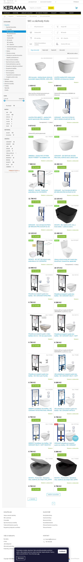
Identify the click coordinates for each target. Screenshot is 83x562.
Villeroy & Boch (11, 153)
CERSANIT (10, 142)
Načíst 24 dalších (53, 494)
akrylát (9, 132)
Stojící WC (9, 35)
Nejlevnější (45, 50)
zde (38, 554)
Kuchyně (7, 79)
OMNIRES (9, 166)
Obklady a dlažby (9, 81)
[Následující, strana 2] (53, 503)
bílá (9, 112)
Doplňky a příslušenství (12, 57)
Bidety (8, 51)
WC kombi (9, 40)
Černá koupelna (10, 72)
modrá (9, 121)
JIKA (9, 146)
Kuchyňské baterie (48, 522)
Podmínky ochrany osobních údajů (12, 548)
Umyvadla (9, 29)
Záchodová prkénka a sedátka (15, 46)
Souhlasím (62, 551)
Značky (6, 90)
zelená (9, 123)
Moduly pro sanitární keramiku (14, 55)
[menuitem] (6, 13)
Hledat (51, 8)
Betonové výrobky (9, 83)
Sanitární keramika (11, 27)
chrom (9, 114)
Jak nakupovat (32, 2)
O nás (5, 541)
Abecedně (62, 50)
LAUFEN (9, 151)
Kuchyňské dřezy (47, 515)
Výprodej (7, 88)
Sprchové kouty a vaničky (12, 62)
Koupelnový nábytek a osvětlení (14, 66)
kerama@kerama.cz (51, 539)
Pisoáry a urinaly (11, 53)
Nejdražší (53, 50)
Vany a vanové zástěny (12, 59)
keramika (10, 135)
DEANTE (10, 162)
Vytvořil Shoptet (75, 558)
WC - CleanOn (10, 44)
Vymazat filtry (13, 170)
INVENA (9, 160)
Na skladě (10, 105)
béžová (9, 117)
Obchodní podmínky (46, 2)
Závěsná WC (10, 38)
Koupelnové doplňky (11, 68)
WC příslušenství (11, 33)
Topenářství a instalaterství (13, 75)
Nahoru (32, 499)
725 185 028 (49, 541)
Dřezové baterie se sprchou (50, 525)
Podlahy (7, 85)
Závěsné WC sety (11, 49)
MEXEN (9, 155)
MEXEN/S (10, 157)
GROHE (9, 148)
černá (9, 119)
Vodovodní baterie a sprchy (13, 64)
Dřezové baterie (47, 527)
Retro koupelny (10, 70)
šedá (9, 126)
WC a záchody (10, 31)
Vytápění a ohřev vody (12, 77)
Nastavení (21, 558)
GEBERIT (10, 144)
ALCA (9, 164)
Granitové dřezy (47, 517)
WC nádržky (10, 42)
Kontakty (6, 539)
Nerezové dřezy (47, 520)
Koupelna (7, 25)
